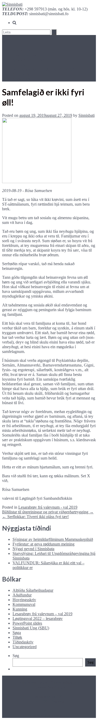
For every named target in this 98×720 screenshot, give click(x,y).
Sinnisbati (86, 115)
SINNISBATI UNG (29, 60)
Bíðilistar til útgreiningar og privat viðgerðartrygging (48, 512)
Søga (17, 632)
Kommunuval (24, 604)
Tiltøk (17, 637)
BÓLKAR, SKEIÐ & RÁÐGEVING (44, 69)
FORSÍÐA (22, 51)
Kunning (20, 609)
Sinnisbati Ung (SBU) (31, 628)
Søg (16, 655)
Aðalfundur (22, 595)
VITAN (19, 65)
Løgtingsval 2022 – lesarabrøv (38, 618)
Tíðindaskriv (23, 642)
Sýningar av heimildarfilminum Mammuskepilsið (53, 539)
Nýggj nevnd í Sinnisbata (33, 549)
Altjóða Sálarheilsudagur (33, 590)
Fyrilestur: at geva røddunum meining (43, 544)
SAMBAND (23, 79)
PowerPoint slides (27, 623)
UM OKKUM (25, 55)
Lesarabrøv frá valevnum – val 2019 (42, 614)
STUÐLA (21, 74)
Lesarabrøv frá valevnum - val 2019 (47, 507)
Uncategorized (25, 646)
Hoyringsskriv (24, 599)
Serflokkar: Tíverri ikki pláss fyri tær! (35, 516)
